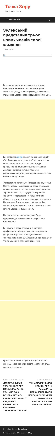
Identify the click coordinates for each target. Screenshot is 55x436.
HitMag (29, 433)
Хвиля (19, 157)
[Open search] (49, 20)
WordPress (17, 433)
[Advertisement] (27, 127)
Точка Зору (17, 6)
